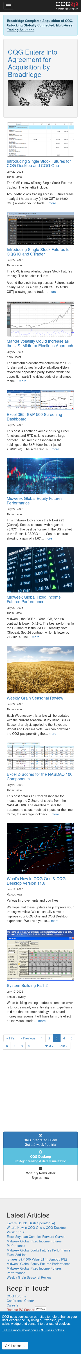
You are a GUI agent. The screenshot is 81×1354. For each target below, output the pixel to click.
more (52, 203)
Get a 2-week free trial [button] (40, 1142)
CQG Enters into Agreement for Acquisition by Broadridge (32, 63)
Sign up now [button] (40, 1175)
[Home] (66, 6)
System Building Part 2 (27, 985)
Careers (12, 1305)
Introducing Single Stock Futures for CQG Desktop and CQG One (39, 163)
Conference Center (20, 1300)
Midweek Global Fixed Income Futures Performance (34, 599)
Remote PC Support (21, 1309)
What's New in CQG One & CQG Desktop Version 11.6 (36, 880)
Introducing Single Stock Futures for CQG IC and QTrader (39, 251)
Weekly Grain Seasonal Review (35, 698)
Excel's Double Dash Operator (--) (31, 1223)
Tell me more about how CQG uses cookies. (33, 1330)
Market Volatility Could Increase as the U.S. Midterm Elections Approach (40, 343)
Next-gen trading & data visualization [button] (40, 1158)
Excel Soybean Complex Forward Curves (36, 1236)
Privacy (40, 1309)
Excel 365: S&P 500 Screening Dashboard (34, 416)
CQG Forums (16, 1296)
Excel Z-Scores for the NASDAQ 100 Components (39, 776)
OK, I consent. (15, 1345)
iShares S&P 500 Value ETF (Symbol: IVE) (37, 1259)
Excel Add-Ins (16, 1254)
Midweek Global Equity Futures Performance (35, 500)
